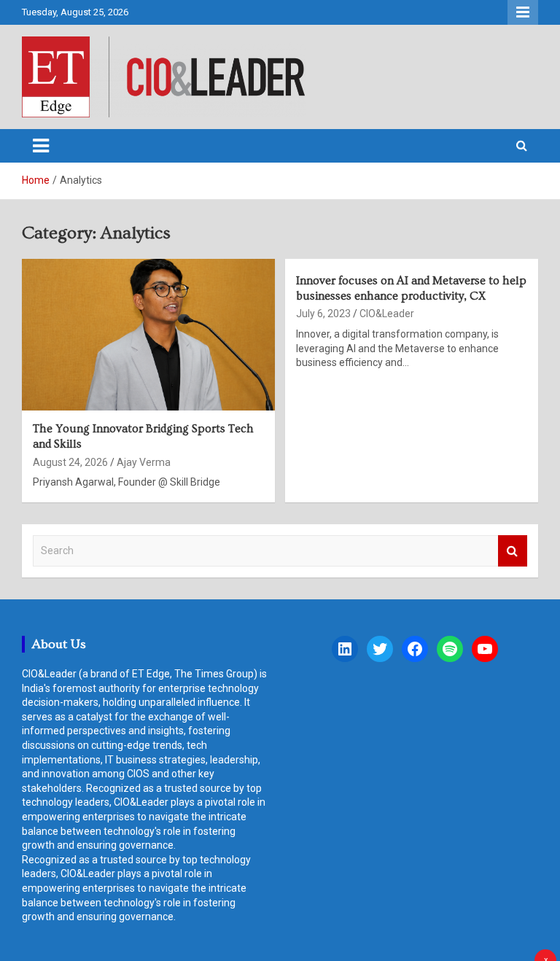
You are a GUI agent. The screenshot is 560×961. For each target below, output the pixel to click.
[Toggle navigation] (41, 146)
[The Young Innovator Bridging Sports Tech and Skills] (148, 334)
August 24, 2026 (70, 462)
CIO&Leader (386, 313)
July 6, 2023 (323, 313)
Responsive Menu (523, 12)
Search (512, 551)
